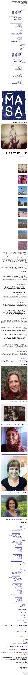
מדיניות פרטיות (24, 663)
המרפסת (20, 32)
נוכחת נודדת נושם (18, 35)
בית (24, 5)
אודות (21, 6)
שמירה (26, 662)
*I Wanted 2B (19, 38)
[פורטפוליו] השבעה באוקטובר (16, 23)
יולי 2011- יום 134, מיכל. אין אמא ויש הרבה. (16, 519)
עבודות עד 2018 (16, 17)
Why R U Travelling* (17, 34)
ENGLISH (22, 45)
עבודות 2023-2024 (16, 12)
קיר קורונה (20, 31)
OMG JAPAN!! (19, 40)
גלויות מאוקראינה (18, 27)
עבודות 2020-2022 (16, 13)
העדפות (22, 654)
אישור (26, 654)
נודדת (21, 30)
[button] (14, 158)
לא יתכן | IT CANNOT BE (16, 41)
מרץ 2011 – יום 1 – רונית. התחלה (19, 401)
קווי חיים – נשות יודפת (17, 21)
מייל (26, 641)
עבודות (23, 9)
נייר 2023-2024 (17, 19)
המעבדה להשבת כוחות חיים (20, 631)
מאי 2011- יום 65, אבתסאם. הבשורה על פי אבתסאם (14, 454)
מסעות (23, 20)
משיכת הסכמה (18, 662)
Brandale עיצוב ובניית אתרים (18, 649)
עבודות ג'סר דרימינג (13, 16)
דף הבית (25, 122)
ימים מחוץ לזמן (19, 28)
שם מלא (25, 639)
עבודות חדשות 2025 (16, 11)
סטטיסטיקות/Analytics (11, 659)
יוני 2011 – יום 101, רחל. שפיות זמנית (18, 493)
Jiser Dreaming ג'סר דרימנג (16, 33)
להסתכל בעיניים (19, 24)
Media (21, 7)
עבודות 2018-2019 (16, 14)
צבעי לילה (20, 25)
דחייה (23, 662)
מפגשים (23, 42)
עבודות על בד (19, 10)
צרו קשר (23, 44)
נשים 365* (20, 37)
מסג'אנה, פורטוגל (18, 26)
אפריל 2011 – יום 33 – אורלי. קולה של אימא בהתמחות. (14, 424)
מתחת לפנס (20, 39)
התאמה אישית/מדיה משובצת (15, 661)
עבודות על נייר (19, 18)
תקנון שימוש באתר (21, 609)
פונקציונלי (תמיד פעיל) (21, 659)
